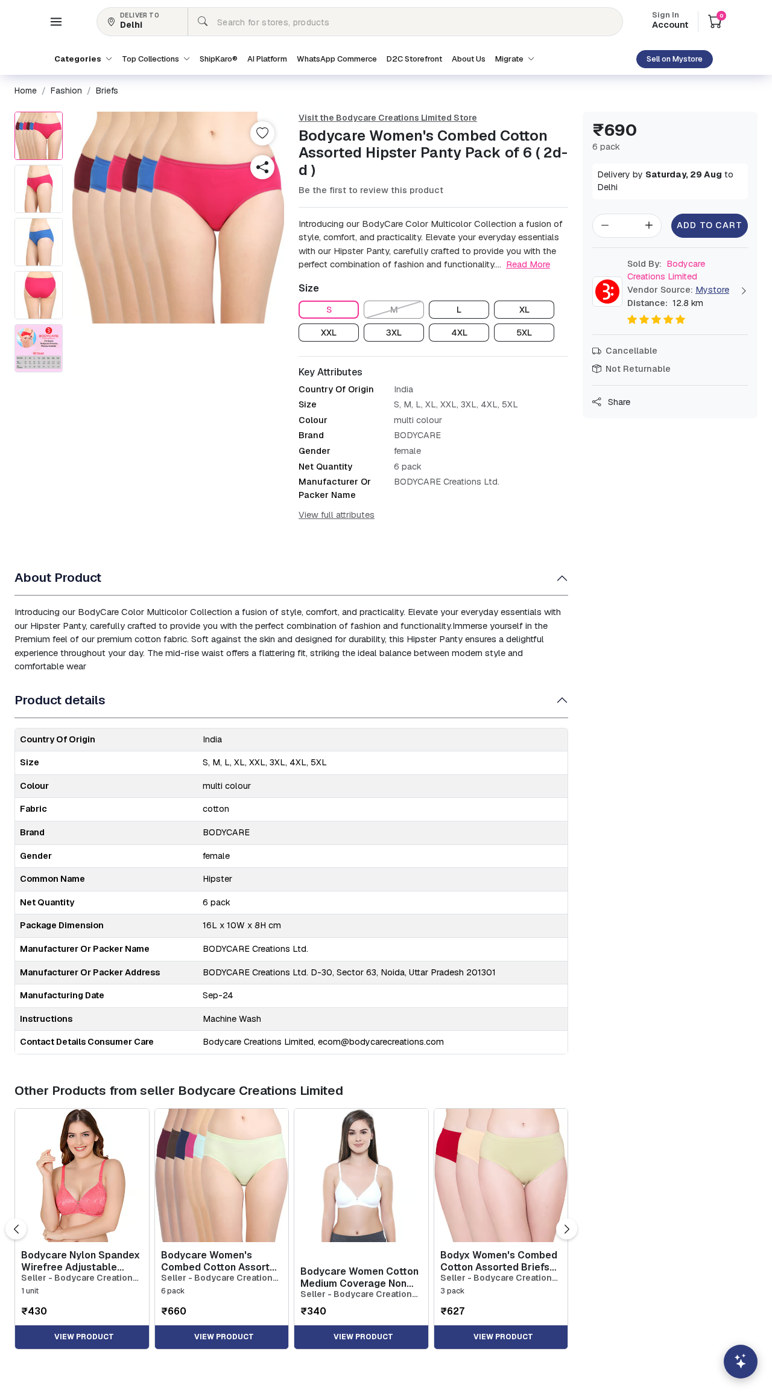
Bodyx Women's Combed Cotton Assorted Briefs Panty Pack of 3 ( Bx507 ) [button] (499, 1260)
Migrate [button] (510, 59)
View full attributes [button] (337, 514)
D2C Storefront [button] (414, 59)
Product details (60, 700)
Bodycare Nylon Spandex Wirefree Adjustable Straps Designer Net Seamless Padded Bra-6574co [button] (80, 1260)
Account (670, 21)
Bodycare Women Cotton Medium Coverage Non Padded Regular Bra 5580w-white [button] (359, 1277)
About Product (57, 577)
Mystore (712, 289)
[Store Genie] (741, 1362)
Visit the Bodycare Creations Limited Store (388, 117)
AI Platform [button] (267, 59)
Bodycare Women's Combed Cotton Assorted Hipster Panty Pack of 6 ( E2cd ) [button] (221, 1260)
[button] (56, 21)
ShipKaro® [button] (219, 59)
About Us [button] (469, 59)
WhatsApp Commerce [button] (337, 59)
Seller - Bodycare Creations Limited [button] (79, 1278)
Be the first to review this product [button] (371, 190)
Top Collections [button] (151, 59)
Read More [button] (528, 264)
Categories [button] (78, 59)
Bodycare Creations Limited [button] (666, 270)
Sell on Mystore (675, 59)
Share (618, 402)
